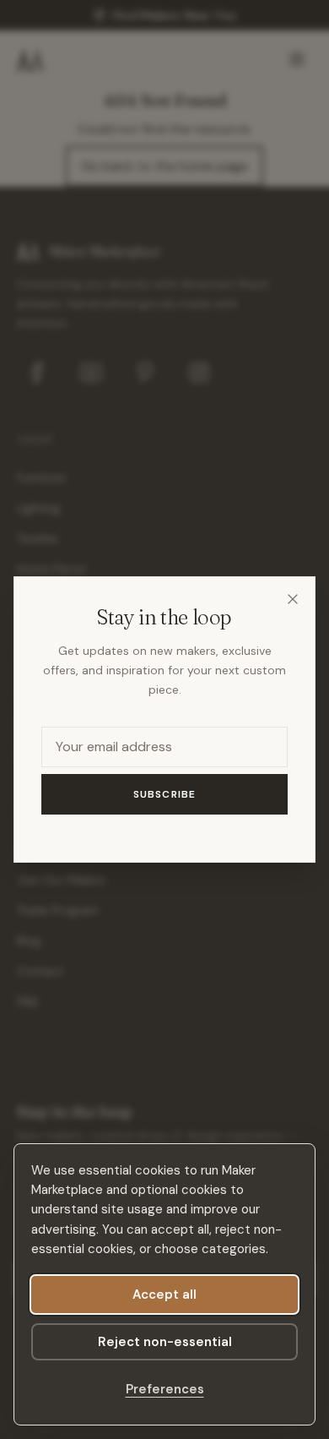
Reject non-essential (165, 1341)
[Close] (292, 599)
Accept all (164, 1294)
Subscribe (165, 794)
